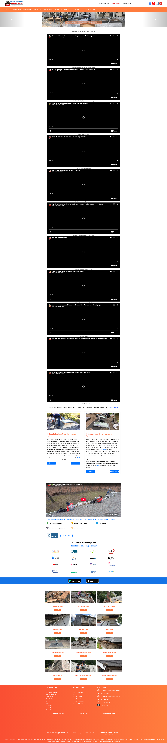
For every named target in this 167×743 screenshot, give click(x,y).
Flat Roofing (49, 707)
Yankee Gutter (87, 9)
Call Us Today (66, 535)
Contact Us (95, 9)
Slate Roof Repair (48, 9)
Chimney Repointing (78, 696)
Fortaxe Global (116, 741)
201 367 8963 (102, 449)
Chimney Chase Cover (78, 701)
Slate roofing (49, 699)
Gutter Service (49, 696)
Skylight (48, 703)
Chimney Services (68, 9)
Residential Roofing (27, 9)
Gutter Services (78, 9)
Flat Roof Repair (37, 9)
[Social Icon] (74, 551)
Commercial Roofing (16, 9)
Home (7, 9)
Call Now (52, 463)
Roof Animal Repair (78, 692)
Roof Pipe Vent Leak (78, 703)
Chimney (48, 701)
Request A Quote (74, 463)
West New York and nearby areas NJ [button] (108, 732)
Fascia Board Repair (78, 699)
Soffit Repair (76, 694)
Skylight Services (58, 9)
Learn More (57, 609)
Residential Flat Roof (78, 690)
